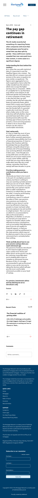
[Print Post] (24, 294)
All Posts (7, 16)
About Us (5, 396)
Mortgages (6, 393)
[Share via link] (20, 294)
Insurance (5, 401)
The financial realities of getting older (16, 314)
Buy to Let (16, 16)
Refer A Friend (7, 398)
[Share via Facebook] (7, 294)
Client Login (6, 412)
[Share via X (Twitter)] (11, 294)
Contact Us (6, 410)
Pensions (8, 288)
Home (4, 391)
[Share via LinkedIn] (15, 294)
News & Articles (7, 403)
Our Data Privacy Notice (9, 415)
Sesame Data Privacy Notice (10, 417)
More (25, 16)
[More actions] (31, 25)
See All (30, 307)
